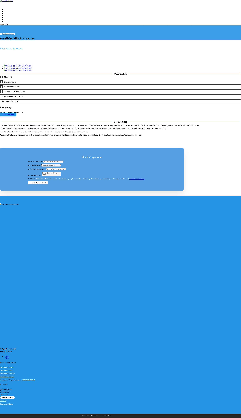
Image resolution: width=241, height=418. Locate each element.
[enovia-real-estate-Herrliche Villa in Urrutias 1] (18, 67)
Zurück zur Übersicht (8, 34)
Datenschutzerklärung (6, 404)
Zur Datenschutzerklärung (137, 179)
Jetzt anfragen (8, 114)
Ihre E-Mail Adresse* (34, 165)
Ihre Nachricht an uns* (34, 175)
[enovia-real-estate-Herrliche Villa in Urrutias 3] (18, 65)
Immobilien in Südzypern (7, 373)
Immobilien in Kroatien (7, 377)
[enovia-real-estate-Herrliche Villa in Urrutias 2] (18, 68)
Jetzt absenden (38, 183)
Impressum (3, 401)
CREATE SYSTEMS (28, 380)
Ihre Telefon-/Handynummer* (37, 169)
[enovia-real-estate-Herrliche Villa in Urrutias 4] (18, 70)
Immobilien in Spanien (6, 367)
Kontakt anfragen (7, 397)
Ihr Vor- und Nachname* (35, 161)
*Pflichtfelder (32, 179)
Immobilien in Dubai (6, 370)
